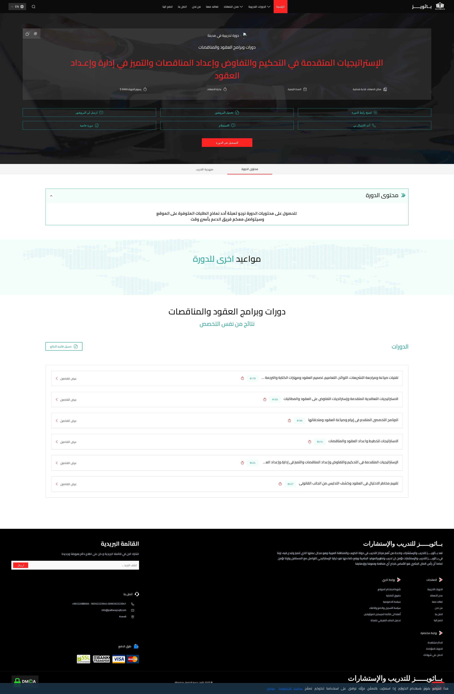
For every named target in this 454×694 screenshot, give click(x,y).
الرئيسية (280, 6)
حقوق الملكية (393, 595)
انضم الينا (167, 6)
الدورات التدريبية (257, 6)
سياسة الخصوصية (392, 602)
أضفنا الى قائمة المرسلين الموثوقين (382, 614)
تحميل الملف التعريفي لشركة (386, 620)
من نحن (196, 6)
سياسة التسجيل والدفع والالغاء (385, 608)
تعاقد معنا (212, 6)
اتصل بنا (182, 6)
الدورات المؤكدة (434, 649)
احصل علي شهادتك (433, 655)
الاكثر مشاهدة (435, 642)
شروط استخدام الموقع (389, 589)
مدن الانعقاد (231, 6)
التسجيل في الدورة (227, 143)
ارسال (20, 565)
